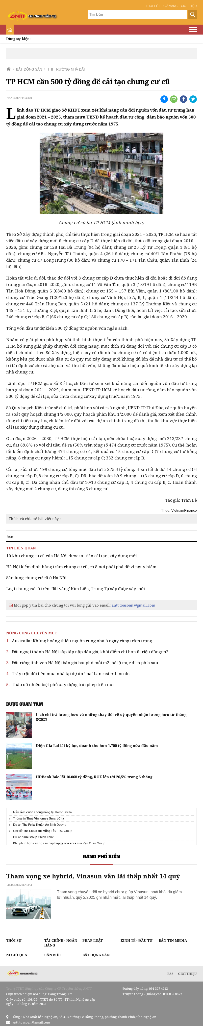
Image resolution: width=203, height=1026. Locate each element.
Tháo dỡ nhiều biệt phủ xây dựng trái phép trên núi (60, 684)
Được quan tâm (24, 704)
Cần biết (52, 954)
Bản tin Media (173, 940)
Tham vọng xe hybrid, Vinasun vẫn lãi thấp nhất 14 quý (93, 876)
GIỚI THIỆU (187, 973)
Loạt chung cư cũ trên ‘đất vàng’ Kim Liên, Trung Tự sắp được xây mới (75, 588)
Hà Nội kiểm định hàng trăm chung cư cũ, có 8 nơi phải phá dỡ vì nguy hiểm (81, 567)
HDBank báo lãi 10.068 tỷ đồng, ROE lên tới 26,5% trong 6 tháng (94, 776)
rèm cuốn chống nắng (35, 812)
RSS (170, 973)
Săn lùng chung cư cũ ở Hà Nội (36, 577)
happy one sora (65, 843)
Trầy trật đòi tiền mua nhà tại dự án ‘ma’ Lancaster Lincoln (68, 673)
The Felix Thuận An (35, 824)
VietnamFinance (184, 510)
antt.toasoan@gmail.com (133, 605)
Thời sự (14, 940)
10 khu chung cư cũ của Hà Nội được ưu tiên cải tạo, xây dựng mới (71, 556)
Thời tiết (153, 6)
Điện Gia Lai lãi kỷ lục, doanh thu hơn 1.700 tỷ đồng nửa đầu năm (97, 745)
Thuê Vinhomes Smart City (45, 818)
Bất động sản (96, 954)
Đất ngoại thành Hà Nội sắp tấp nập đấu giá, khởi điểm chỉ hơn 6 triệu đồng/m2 (87, 652)
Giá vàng (170, 6)
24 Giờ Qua (16, 954)
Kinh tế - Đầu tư (136, 940)
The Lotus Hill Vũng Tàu (39, 831)
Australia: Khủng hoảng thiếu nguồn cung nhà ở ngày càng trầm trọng (79, 641)
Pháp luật (92, 940)
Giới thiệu (189, 6)
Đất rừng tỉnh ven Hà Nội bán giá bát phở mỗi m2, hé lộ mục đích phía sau (82, 662)
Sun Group (29, 837)
